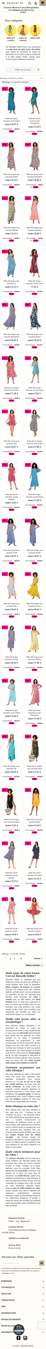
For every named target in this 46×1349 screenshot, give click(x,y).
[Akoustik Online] (15, 3)
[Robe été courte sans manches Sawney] (34, 910)
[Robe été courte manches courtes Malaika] (11, 476)
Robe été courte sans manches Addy (34, 820)
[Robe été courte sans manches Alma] (11, 423)
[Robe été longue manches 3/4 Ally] (11, 639)
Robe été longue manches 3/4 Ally (11, 658)
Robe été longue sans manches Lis (11, 282)
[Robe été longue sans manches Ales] (11, 585)
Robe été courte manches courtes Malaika (11, 496)
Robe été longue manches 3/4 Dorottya (11, 119)
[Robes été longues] (23, 30)
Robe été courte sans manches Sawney (34, 929)
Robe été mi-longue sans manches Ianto (34, 767)
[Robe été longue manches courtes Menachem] (34, 692)
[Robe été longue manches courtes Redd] (11, 692)
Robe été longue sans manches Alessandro (11, 335)
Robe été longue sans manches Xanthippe (34, 175)
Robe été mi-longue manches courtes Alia (34, 442)
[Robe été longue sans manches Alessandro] (11, 316)
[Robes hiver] (35, 30)
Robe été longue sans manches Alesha (34, 335)
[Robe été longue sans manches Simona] (34, 585)
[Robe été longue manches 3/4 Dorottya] (11, 100)
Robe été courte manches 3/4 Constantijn (34, 121)
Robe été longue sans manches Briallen (11, 175)
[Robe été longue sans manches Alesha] (34, 316)
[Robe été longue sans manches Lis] (11, 263)
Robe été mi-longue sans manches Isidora (12, 820)
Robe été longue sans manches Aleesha (34, 658)
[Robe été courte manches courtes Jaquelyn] (11, 855)
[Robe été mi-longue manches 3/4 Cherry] (11, 369)
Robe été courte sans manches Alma (11, 442)
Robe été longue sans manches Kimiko (34, 551)
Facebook (18, 1338)
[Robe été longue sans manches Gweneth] (34, 209)
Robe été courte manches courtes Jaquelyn (11, 875)
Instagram (25, 1338)
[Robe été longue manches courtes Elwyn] (34, 476)
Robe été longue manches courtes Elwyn (34, 495)
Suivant (38, 958)
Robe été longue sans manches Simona (34, 604)
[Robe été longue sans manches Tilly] (11, 748)
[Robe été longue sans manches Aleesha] (34, 639)
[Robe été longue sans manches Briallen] (11, 156)
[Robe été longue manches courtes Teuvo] (34, 263)
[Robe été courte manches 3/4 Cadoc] (34, 855)
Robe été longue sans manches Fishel (11, 551)
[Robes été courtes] (11, 30)
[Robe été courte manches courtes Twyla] (34, 369)
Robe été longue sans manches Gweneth (34, 228)
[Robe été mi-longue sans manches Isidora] (11, 801)
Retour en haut (34, 965)
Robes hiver (35, 38)
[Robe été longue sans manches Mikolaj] (11, 209)
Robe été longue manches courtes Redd (11, 711)
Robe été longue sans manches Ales (11, 604)
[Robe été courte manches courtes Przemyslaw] (11, 910)
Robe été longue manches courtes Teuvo (34, 282)
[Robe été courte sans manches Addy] (34, 801)
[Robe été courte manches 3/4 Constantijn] (34, 100)
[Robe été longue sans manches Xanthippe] (34, 156)
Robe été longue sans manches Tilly (11, 767)
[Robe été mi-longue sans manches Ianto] (34, 748)
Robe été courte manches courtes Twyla (34, 388)
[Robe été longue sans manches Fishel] (11, 532)
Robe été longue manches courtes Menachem (34, 712)
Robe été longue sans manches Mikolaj (11, 228)
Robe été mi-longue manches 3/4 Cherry (11, 388)
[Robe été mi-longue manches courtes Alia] (34, 423)
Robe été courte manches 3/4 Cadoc (34, 874)
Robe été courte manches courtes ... (11, 929)
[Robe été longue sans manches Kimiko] (34, 532)
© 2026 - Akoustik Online (23, 1346)
